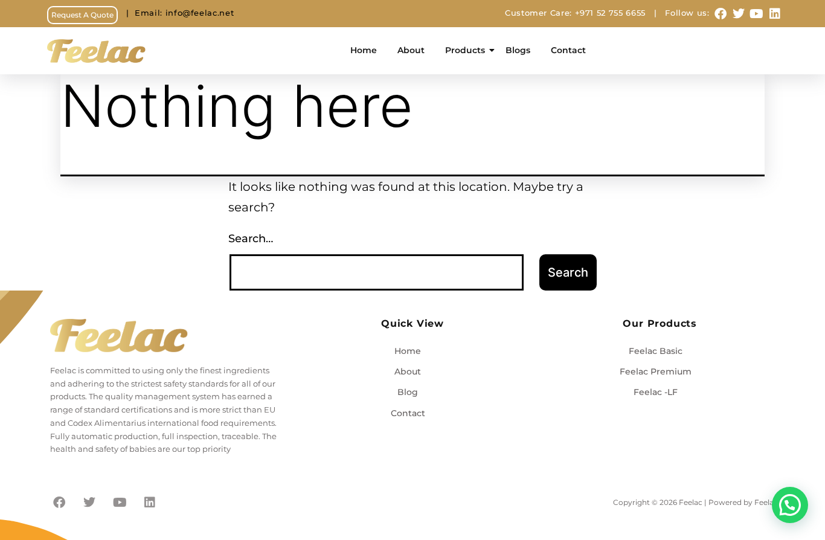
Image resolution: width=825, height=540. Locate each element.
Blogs (518, 50)
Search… (250, 238)
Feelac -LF (656, 392)
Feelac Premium (656, 371)
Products (465, 50)
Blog (407, 392)
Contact (568, 50)
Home (363, 50)
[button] (790, 505)
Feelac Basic (655, 351)
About (411, 50)
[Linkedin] (775, 14)
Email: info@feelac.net (176, 13)
